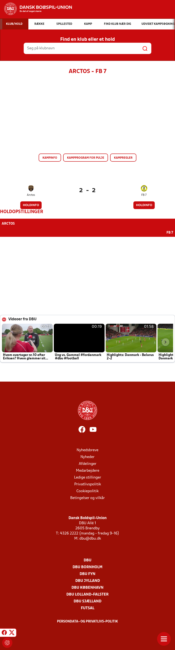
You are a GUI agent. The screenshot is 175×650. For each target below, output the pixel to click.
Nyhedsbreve (87, 450)
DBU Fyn (87, 574)
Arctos (31, 195)
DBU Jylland (87, 581)
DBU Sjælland (87, 601)
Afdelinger (87, 464)
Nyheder (87, 457)
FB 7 (144, 195)
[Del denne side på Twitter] (12, 633)
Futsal (87, 608)
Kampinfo (49, 158)
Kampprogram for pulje (85, 158)
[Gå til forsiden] (36, 9)
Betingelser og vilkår (87, 498)
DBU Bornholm (87, 567)
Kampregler (123, 158)
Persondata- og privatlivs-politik (87, 621)
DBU (87, 560)
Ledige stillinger (87, 477)
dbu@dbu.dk (90, 538)
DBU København (87, 588)
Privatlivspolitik (87, 484)
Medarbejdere (87, 471)
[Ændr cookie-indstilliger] (7, 643)
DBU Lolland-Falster (87, 594)
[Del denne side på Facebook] (4, 633)
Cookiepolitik (87, 491)
